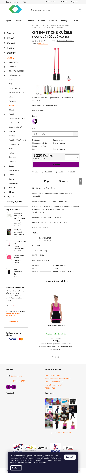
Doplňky (11, 52)
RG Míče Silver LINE (16, 92)
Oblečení (12, 67)
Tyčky (11, 79)
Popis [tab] (47, 181)
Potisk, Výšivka (14, 201)
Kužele (11, 105)
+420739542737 (18, 381)
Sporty (10, 33)
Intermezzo (13, 183)
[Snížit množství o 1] (66, 157)
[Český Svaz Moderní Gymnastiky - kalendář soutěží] (30, 448)
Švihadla (12, 101)
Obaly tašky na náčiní (17, 118)
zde (44, 462)
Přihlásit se (13, 321)
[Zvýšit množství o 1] (77, 157)
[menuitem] (9, 20)
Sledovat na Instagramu (62, 432)
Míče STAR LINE (15, 88)
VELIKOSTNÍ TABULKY (54, 382)
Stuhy (11, 97)
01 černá (55, 357)
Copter (11, 166)
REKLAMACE (50, 388)
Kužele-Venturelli (60, 265)
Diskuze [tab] (63, 181)
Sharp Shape (14, 170)
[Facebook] (8, 387)
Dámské (11, 42)
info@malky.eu (16, 376)
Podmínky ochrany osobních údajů (57, 378)
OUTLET (11, 196)
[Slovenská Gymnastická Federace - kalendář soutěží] (43, 448)
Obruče (12, 110)
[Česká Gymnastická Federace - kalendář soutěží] (18, 448)
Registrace (74, 2)
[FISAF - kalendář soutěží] (55, 448)
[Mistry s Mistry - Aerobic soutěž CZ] (68, 448)
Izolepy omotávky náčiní (18, 123)
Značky (10, 57)
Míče (11, 84)
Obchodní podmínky (12, 2)
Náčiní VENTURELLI (16, 75)
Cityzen (12, 192)
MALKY (12, 131)
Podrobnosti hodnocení (65, 41)
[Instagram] (13, 387)
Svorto (11, 179)
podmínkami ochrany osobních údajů (13, 315)
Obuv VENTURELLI (16, 71)
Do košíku (56, 164)
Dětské (10, 38)
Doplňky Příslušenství (17, 140)
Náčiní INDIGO (14, 144)
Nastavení (16, 468)
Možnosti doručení (39, 146)
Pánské (10, 47)
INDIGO (12, 136)
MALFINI (12, 188)
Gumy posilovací (15, 127)
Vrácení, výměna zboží (53, 385)
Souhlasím (70, 457)
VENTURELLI (14, 62)
